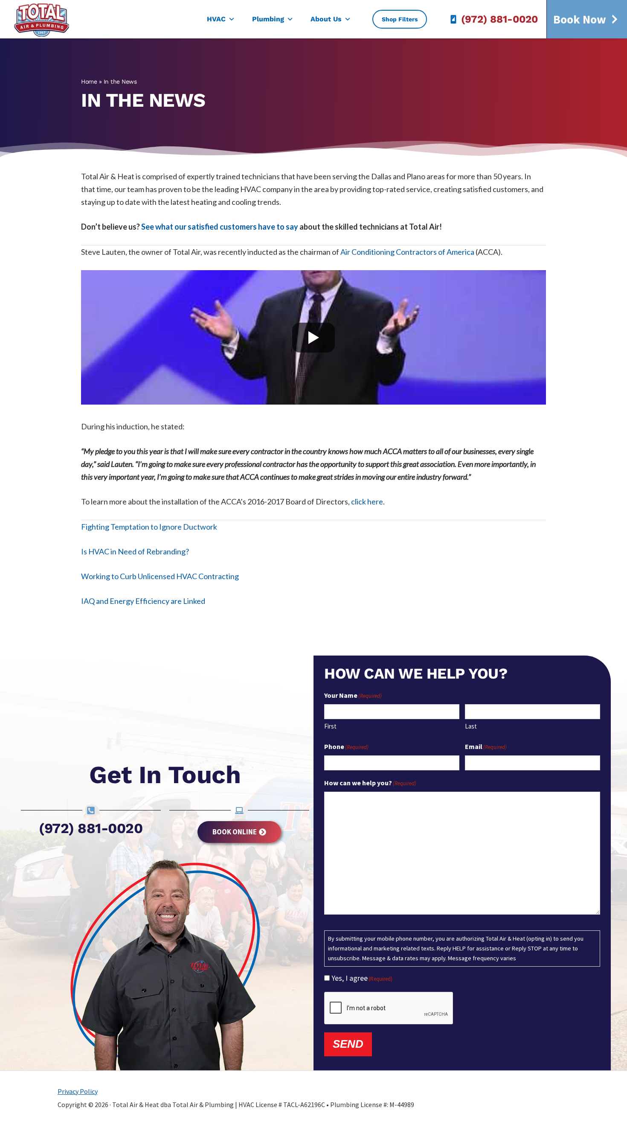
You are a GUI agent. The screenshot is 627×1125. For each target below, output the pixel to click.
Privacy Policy (78, 1091)
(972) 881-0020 (499, 19)
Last (471, 726)
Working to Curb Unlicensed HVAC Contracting (160, 576)
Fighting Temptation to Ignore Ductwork (149, 526)
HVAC (216, 19)
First (330, 726)
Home (89, 81)
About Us (326, 19)
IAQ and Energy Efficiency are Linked (143, 601)
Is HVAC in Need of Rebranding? (135, 551)
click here (367, 501)
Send (348, 1044)
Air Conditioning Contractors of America (407, 251)
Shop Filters (400, 19)
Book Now (579, 19)
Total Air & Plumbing (47, 19)
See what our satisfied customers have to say (219, 226)
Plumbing (268, 19)
